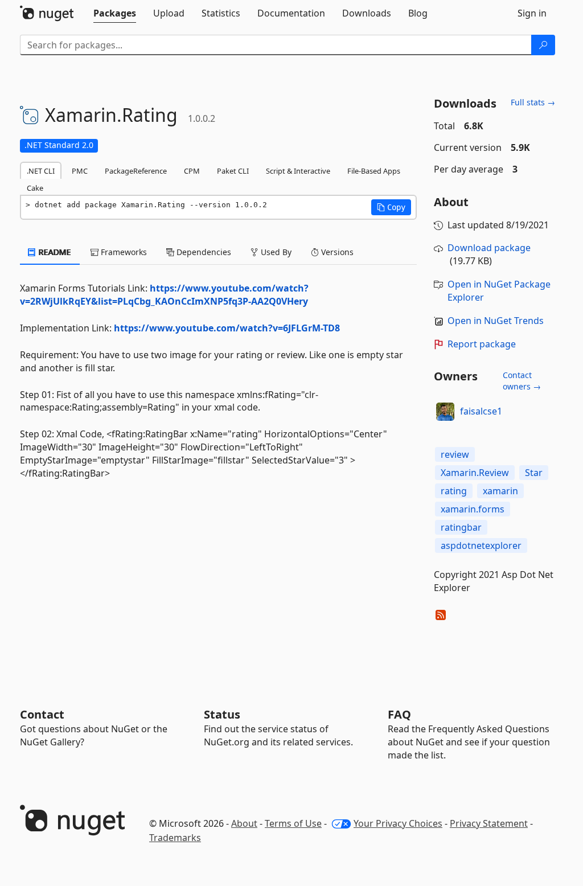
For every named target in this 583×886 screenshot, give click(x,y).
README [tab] (53, 252)
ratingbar (461, 527)
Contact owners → (522, 381)
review (455, 454)
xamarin (500, 491)
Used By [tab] (275, 252)
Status (222, 714)
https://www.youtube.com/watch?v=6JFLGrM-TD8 (227, 328)
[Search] (543, 45)
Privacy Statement (489, 823)
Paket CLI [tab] (233, 171)
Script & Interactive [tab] (298, 171)
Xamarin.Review (475, 472)
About (244, 823)
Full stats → (533, 102)
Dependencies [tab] (202, 252)
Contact (42, 714)
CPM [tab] (192, 171)
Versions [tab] (336, 252)
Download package (489, 247)
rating (454, 491)
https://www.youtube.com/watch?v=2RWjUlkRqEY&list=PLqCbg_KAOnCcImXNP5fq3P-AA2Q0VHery (164, 294)
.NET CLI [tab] (41, 171)
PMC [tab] (80, 171)
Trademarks (175, 837)
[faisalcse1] (445, 411)
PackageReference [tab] (136, 171)
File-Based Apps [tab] (373, 171)
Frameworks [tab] (122, 252)
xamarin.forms (472, 509)
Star (534, 472)
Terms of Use (293, 823)
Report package (481, 344)
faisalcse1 (481, 411)
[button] (391, 207)
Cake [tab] (35, 188)
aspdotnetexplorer (481, 545)
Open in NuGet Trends (495, 320)
